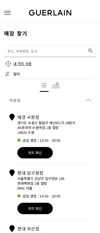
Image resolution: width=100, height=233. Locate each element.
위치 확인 (35, 152)
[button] (7, 13)
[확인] (90, 50)
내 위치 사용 (22, 63)
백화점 (15, 100)
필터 (16, 73)
